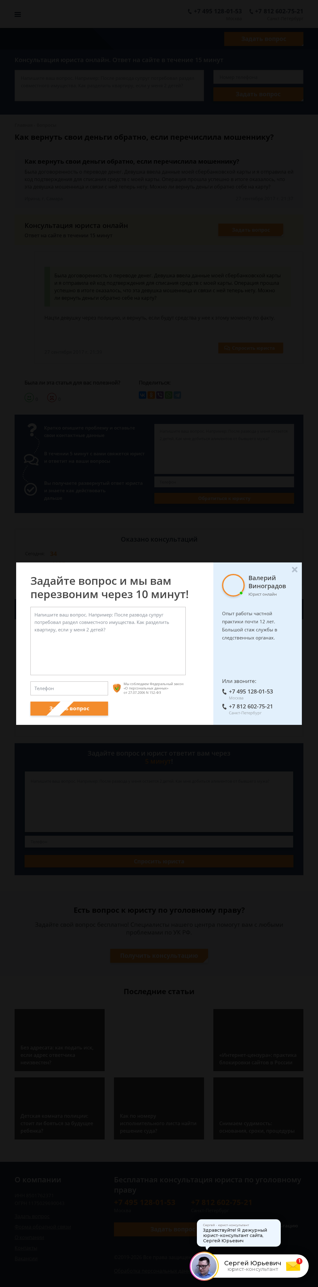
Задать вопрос (69, 708)
